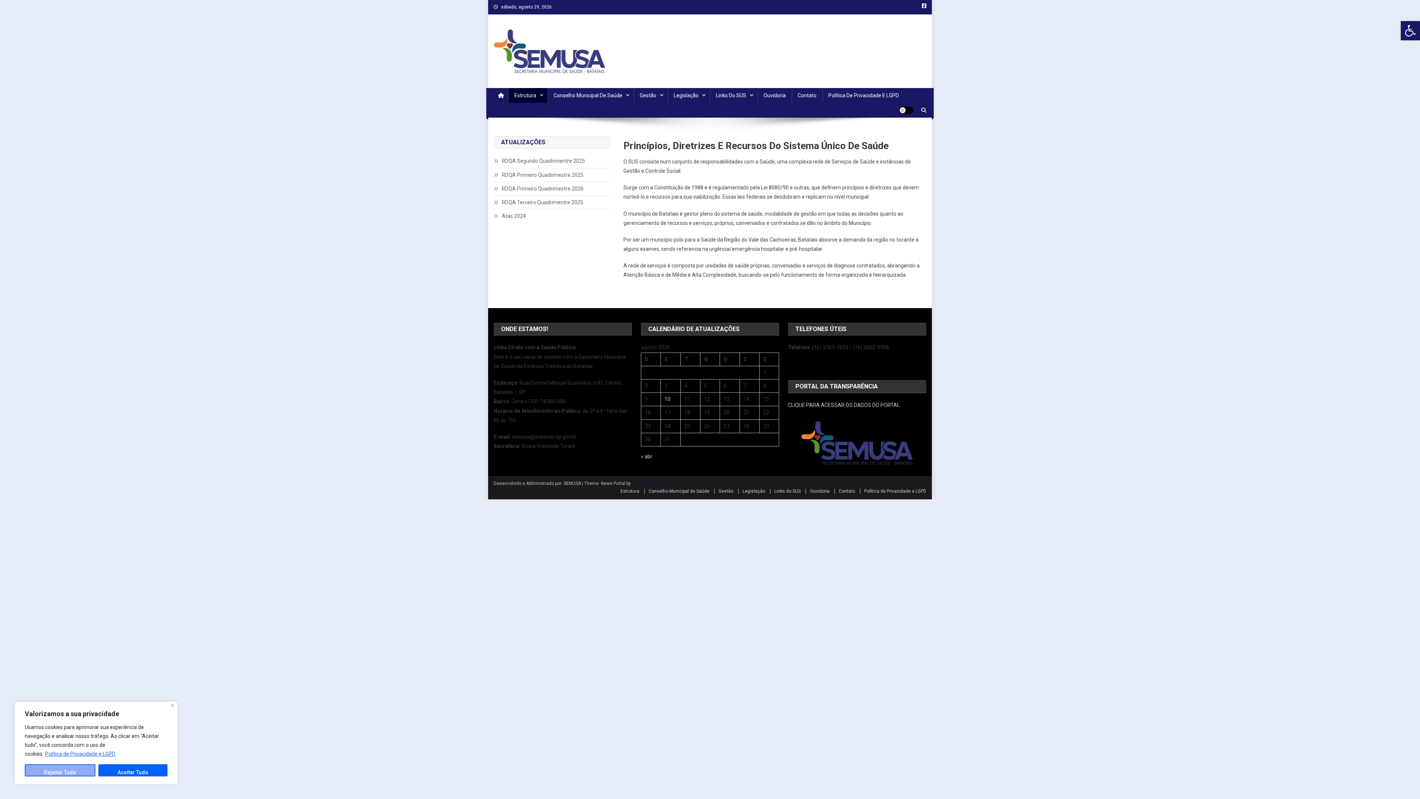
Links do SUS (731, 95)
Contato (807, 95)
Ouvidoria (775, 95)
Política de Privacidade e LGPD (80, 754)
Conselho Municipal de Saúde (588, 95)
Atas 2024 (514, 216)
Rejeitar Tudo (60, 772)
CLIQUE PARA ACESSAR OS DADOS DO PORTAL (844, 405)
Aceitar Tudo (133, 772)
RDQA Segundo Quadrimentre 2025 (543, 161)
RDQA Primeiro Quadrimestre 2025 (543, 175)
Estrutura (525, 95)
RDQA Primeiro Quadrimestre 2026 (543, 189)
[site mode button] (906, 110)
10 (667, 399)
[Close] (172, 705)
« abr (646, 456)
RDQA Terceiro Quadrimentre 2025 (542, 202)
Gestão (648, 95)
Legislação (686, 95)
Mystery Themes (649, 483)
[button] (1410, 30)
